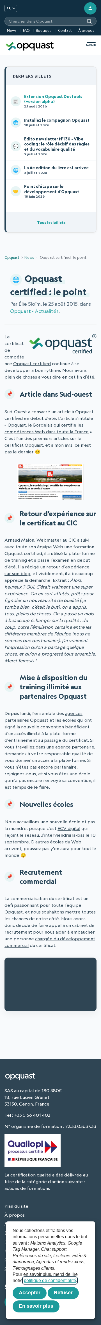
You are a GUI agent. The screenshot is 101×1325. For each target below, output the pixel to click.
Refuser (63, 1292)
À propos (86, 30)
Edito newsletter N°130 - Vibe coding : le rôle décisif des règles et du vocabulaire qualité (51, 146)
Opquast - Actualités (34, 311)
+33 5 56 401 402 (32, 1115)
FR (8, 8)
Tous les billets (51, 222)
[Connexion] (90, 8)
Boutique (44, 30)
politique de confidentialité (50, 1280)
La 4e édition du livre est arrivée (51, 169)
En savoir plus (36, 1306)
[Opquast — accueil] (29, 45)
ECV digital (69, 828)
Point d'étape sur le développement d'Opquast (46, 191)
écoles (69, 720)
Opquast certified (32, 363)
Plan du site (16, 1206)
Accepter (29, 1292)
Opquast (11, 257)
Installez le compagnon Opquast (51, 122)
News (12, 30)
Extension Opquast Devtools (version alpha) (47, 101)
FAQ (26, 30)
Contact (65, 30)
